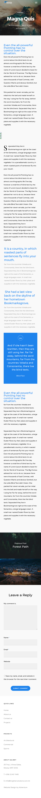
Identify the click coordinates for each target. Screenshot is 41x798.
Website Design (10, 787)
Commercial (8, 745)
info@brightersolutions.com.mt (17, 781)
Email (6, 650)
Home (6, 710)
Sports (6, 749)
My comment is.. (10, 604)
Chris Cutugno (15, 25)
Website (7, 661)
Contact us (8, 718)
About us (7, 714)
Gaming (20, 12)
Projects (7, 722)
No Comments (20, 28)
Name (7, 638)
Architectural (9, 740)
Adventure (23, 787)
